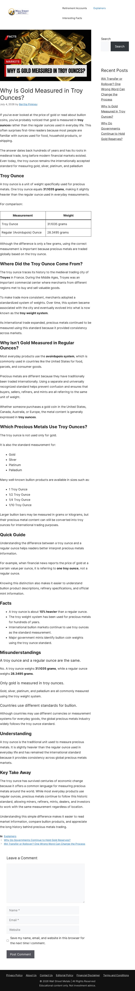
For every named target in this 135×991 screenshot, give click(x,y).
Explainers (100, 8)
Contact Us (46, 975)
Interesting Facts (72, 18)
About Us (31, 975)
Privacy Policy (14, 975)
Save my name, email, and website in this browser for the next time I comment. (47, 940)
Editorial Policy (64, 975)
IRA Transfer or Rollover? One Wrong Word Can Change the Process (44, 843)
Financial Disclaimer (88, 975)
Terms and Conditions (116, 975)
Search (106, 39)
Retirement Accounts (74, 8)
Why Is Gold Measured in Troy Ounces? (113, 111)
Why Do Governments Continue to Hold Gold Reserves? (37, 840)
